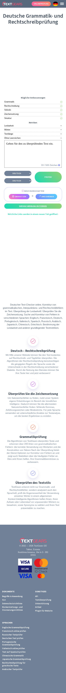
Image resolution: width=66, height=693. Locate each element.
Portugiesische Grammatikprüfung (11, 643)
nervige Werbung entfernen (33, 206)
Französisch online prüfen (14, 631)
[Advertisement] (33, 60)
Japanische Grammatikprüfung (16, 659)
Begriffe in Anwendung (12, 596)
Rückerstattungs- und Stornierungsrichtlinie (12, 608)
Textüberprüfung (43, 600)
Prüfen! (48, 177)
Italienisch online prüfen (13, 648)
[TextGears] (15, 4)
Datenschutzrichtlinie (12, 603)
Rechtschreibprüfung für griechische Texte (13, 664)
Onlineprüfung (41, 4)
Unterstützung (42, 603)
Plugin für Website (43, 610)
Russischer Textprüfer (12, 634)
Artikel (38, 607)
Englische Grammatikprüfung (15, 627)
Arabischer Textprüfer (12, 669)
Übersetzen (20, 196)
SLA (4, 600)
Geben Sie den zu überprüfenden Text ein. (29, 143)
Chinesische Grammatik (13, 655)
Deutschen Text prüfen (12, 638)
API (36, 596)
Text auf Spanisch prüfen (13, 652)
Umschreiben (47, 196)
